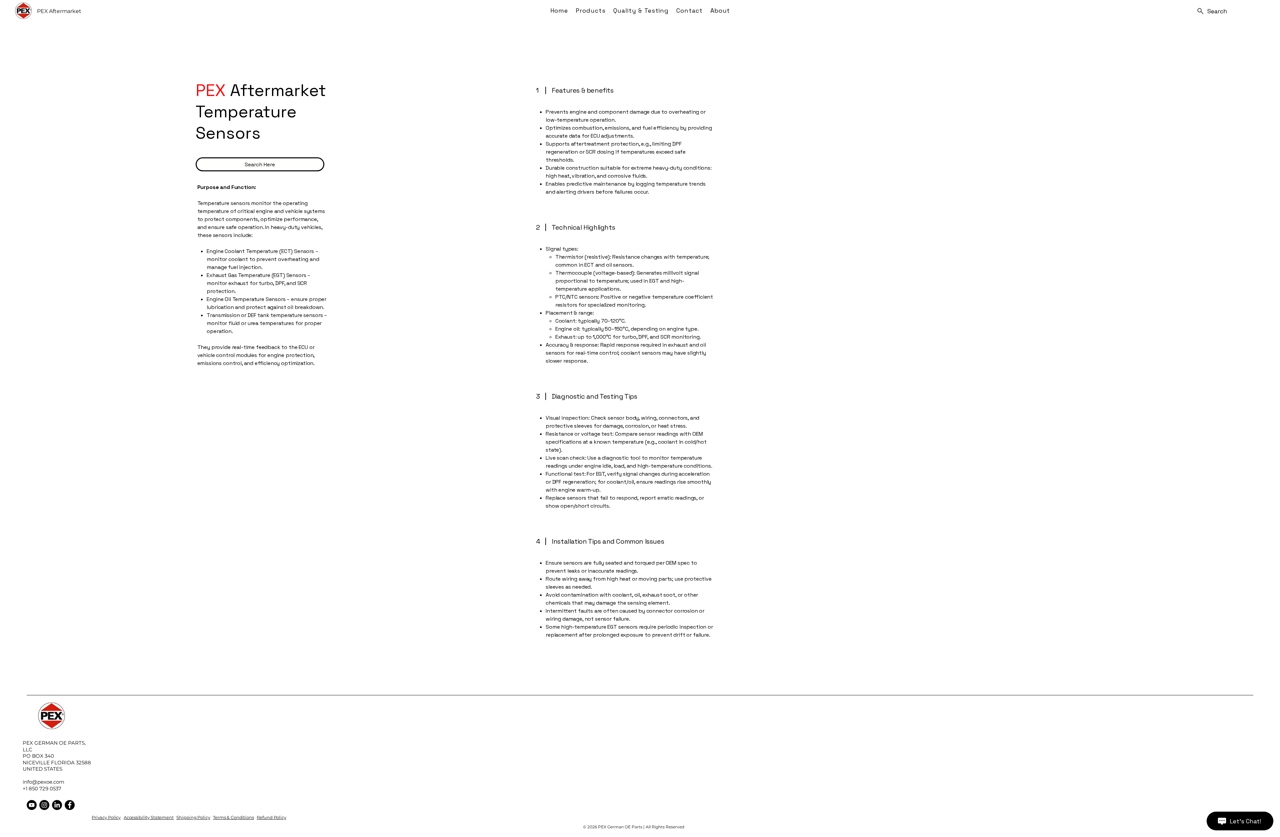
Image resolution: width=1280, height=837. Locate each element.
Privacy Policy (106, 817)
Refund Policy (271, 817)
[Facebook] (70, 805)
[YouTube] (32, 805)
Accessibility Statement (149, 817)
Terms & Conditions (233, 817)
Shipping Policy (193, 817)
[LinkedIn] (57, 805)
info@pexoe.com (43, 782)
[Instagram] (44, 805)
